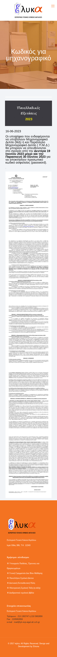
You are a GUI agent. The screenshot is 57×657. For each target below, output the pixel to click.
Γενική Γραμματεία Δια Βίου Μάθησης (26, 573)
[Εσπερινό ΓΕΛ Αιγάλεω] (28, 10)
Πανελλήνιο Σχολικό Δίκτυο (21, 578)
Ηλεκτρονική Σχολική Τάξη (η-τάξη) (24, 588)
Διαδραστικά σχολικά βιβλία (21, 593)
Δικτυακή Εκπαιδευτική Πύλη (22, 583)
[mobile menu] (52, 6)
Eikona (36, 646)
